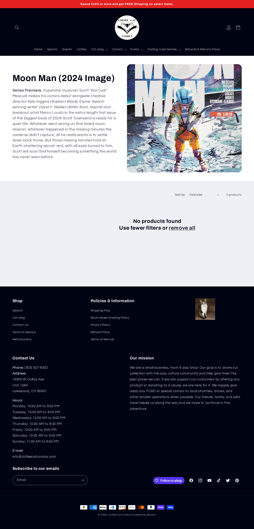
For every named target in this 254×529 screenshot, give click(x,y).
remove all (182, 228)
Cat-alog (19, 317)
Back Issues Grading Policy (110, 317)
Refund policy (22, 339)
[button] (17, 27)
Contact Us (20, 324)
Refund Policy (100, 332)
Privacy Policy (100, 324)
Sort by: (180, 194)
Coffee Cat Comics (119, 515)
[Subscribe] (82, 480)
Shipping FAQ (100, 310)
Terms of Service (24, 332)
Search (18, 310)
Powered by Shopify (144, 515)
